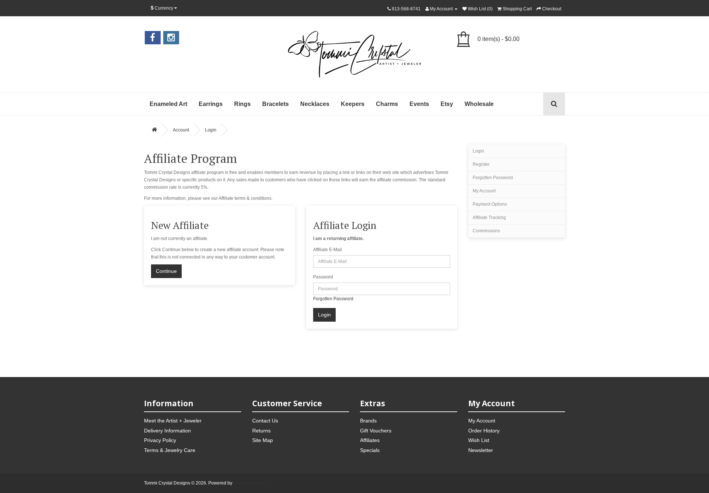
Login (210, 130)
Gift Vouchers (375, 431)
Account (181, 130)
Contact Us (265, 421)
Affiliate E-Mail (327, 249)
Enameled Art (168, 104)
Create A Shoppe (250, 483)
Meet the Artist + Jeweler (173, 421)
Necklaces (314, 104)
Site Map (262, 440)
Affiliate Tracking (489, 217)
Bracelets (275, 104)
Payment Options (490, 204)
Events (419, 104)
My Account (484, 191)
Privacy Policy (160, 440)
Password (323, 277)
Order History (484, 431)
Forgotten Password (333, 298)
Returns (261, 431)
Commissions (486, 230)
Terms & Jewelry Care (169, 450)
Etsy (447, 104)
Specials (370, 450)
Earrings (211, 104)
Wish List (478, 440)
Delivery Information (167, 431)
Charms (387, 104)
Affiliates (370, 440)
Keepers (352, 104)
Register (481, 164)
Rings (242, 104)
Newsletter (480, 450)
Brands (368, 421)
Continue (166, 271)
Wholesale (479, 104)
